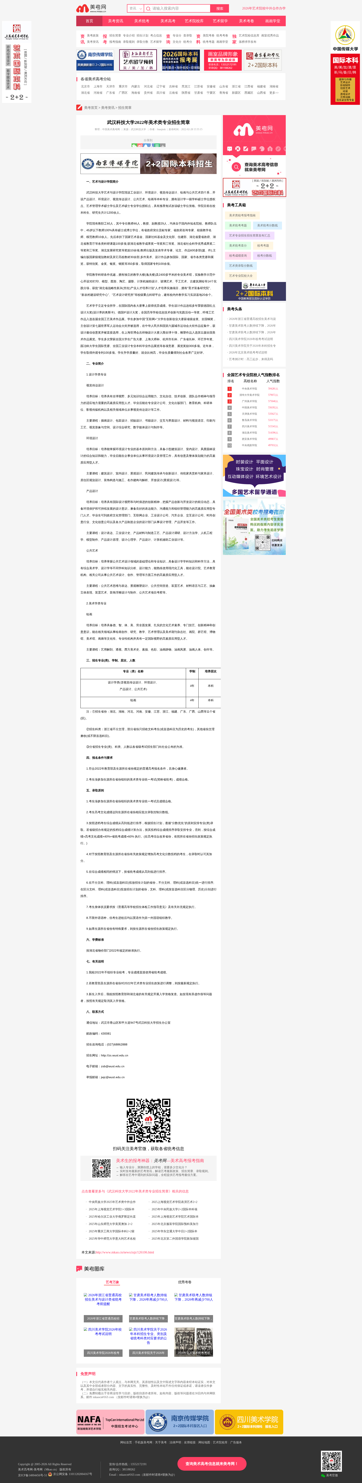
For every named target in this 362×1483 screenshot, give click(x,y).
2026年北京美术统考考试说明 (248, 352)
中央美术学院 (249, 388)
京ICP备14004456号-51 (32, 1475)
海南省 (135, 92)
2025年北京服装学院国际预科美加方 (175, 1224)
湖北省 (85, 92)
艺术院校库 (194, 21)
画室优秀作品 (270, 35)
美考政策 (93, 35)
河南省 (98, 92)
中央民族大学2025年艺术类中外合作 (112, 1202)
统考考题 (209, 41)
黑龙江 (186, 86)
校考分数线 (264, 255)
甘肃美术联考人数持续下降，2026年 (252, 325)
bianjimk (161, 129)
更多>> (274, 92)
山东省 (223, 86)
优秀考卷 (184, 1282)
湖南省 (274, 86)
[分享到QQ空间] (146, 145)
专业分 (177, 35)
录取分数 (142, 41)
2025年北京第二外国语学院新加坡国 (175, 1238)
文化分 (177, 41)
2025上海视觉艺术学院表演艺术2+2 (174, 1202)
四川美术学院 (249, 426)
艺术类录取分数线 (241, 265)
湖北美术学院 (249, 432)
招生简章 (115, 35)
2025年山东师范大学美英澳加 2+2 (110, 1224)
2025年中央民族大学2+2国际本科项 (174, 1209)
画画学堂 (272, 21)
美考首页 (91, 107)
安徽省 (211, 86)
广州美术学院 (249, 401)
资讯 (132, 8)
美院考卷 (209, 35)
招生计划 (142, 35)
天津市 (110, 86)
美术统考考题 (238, 225)
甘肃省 (198, 92)
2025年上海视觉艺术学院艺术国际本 (175, 1216)
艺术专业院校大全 (241, 275)
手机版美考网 (143, 1442)
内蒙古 (135, 86)
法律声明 (175, 1442)
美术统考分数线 (267, 225)
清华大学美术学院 (249, 394)
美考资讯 (115, 21)
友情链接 (190, 1442)
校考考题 (263, 245)
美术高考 (168, 21)
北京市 (85, 86)
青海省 (223, 92)
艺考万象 (112, 1282)
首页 (89, 21)
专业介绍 (129, 35)
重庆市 (123, 86)
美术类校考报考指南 (242, 215)
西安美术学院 (249, 439)
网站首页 (126, 1442)
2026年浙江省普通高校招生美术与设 (252, 319)
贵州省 (148, 92)
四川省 (160, 92)
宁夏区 (211, 92)
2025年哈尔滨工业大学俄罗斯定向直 (112, 1216)
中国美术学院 (249, 407)
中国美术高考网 (111, 129)
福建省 (261, 86)
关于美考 (161, 1442)
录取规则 (129, 41)
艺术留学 (220, 21)
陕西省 (186, 92)
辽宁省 (160, 86)
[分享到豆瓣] (157, 145)
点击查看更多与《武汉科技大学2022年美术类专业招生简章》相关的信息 (135, 1191)
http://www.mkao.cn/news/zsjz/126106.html (125, 1252)
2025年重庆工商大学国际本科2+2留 (111, 1231)
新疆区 (236, 92)
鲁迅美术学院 (249, 420)
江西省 (248, 86)
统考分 (187, 41)
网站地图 (204, 1442)
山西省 (261, 92)
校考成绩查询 (238, 255)
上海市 (98, 86)
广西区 (123, 92)
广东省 (110, 92)
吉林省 (173, 86)
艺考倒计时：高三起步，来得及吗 (251, 359)
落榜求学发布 (247, 41)
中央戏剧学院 (249, 445)
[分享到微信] (134, 145)
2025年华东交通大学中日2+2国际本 (174, 1231)
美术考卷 (246, 21)
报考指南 (115, 41)
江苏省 (198, 86)
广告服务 (236, 1442)
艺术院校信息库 (249, 35)
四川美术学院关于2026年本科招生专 (252, 345)
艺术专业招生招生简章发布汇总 (249, 235)
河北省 (148, 86)
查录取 (187, 35)
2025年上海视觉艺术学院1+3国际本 (111, 1209)
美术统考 (141, 21)
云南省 (173, 92)
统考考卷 (222, 35)
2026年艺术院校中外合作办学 (264, 8)
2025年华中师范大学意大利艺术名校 (112, 1238)
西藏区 (248, 92)
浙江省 (236, 86)
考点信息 (156, 35)
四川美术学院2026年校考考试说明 (251, 339)
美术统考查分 (238, 245)
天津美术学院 (249, 413)
